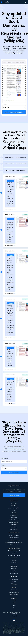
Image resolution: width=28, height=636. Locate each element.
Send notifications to (7, 98)
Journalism (14, 562)
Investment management (14, 550)
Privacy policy (14, 613)
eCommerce (14, 557)
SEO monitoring (14, 544)
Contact (14, 600)
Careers (14, 603)
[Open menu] (25, 2)
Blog (14, 607)
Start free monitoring (14, 472)
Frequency (4, 104)
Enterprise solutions (14, 594)
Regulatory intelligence (14, 537)
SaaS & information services (14, 555)
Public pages (14, 584)
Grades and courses (14, 520)
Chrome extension (14, 579)
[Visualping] (5, 2)
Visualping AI (14, 570)
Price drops (14, 505)
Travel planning (14, 527)
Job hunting (14, 512)
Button (14, 581)
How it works (14, 568)
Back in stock (14, 503)
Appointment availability (14, 508)
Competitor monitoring (14, 535)
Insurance (14, 560)
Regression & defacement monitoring (14, 542)
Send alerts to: (4, 458)
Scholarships (14, 524)
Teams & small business (14, 592)
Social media (14, 517)
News (14, 510)
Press (14, 605)
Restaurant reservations (14, 522)
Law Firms (14, 553)
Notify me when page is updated (14, 112)
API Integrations (14, 573)
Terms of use (14, 615)
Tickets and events (14, 529)
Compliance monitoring (14, 540)
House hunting (14, 515)
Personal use (14, 590)
